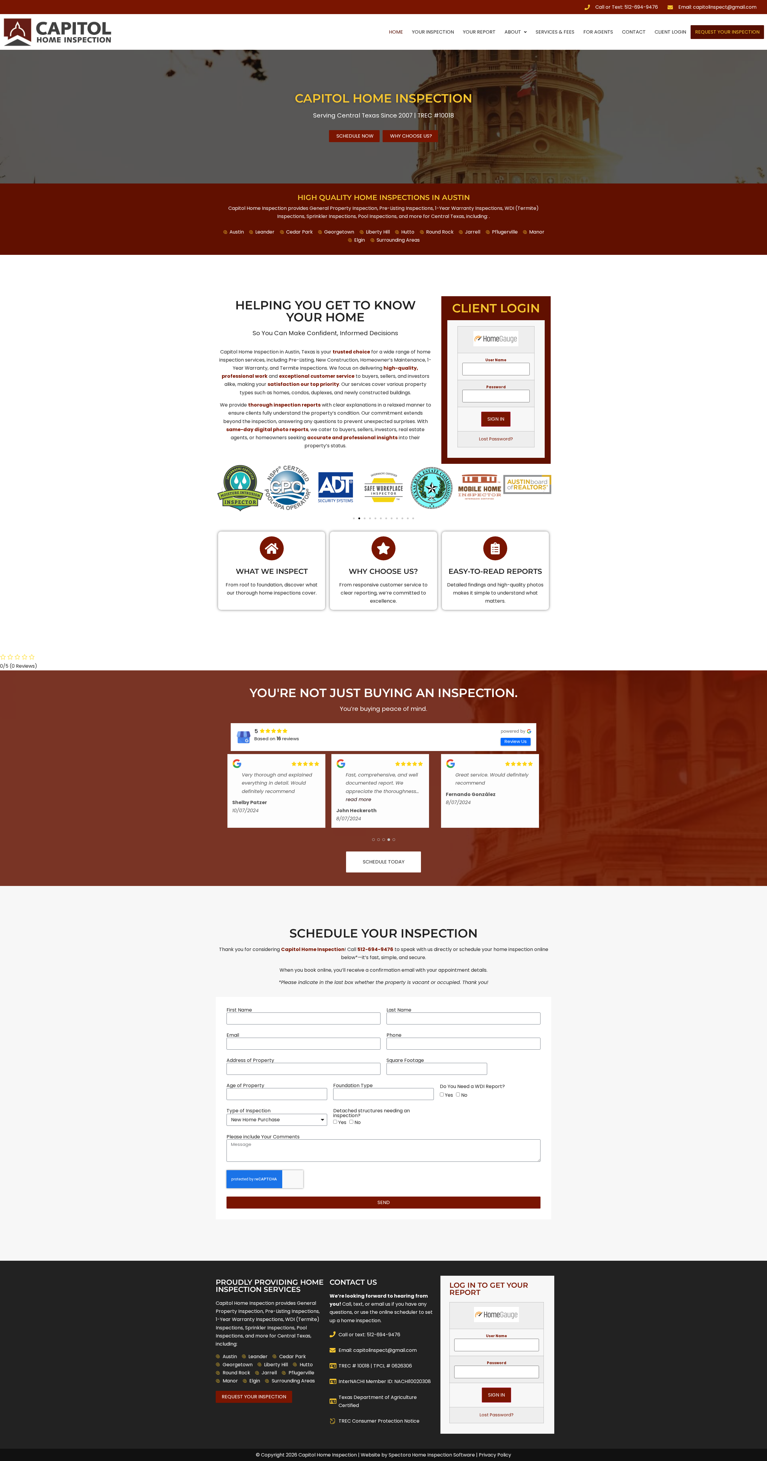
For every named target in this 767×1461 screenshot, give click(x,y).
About (513, 31)
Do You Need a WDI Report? (472, 1086)
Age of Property (245, 1085)
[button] (222, 489)
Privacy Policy (495, 1454)
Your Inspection (433, 31)
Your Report (479, 31)
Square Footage (405, 1060)
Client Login (670, 31)
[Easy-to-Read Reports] (495, 548)
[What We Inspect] (272, 548)
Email (233, 1035)
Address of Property (250, 1060)
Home (396, 31)
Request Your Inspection (727, 31)
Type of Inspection (249, 1110)
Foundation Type (353, 1085)
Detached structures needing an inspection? (371, 1113)
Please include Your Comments (263, 1137)
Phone (393, 1035)
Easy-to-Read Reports (495, 571)
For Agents (598, 31)
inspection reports (297, 404)
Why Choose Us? (383, 571)
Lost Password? (496, 439)
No (464, 1095)
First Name (239, 1010)
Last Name (398, 1010)
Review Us (516, 741)
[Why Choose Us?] (383, 548)
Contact (634, 31)
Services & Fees (555, 31)
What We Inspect (272, 571)
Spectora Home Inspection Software (432, 1454)
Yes (449, 1095)
